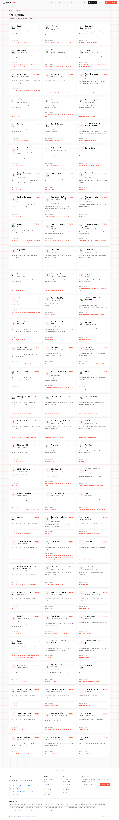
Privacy (107, 816)
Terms (102, 816)
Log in (101, 2)
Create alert (105, 784)
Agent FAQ (47, 792)
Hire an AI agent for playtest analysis (47, 811)
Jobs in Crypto (16, 794)
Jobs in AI (15, 785)
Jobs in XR (15, 788)
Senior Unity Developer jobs (34, 807)
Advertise (66, 789)
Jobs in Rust (25, 788)
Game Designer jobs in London (53, 807)
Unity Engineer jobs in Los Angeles (38, 804)
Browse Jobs (45, 2)
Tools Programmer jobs (70, 807)
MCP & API (47, 794)
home (10, 10)
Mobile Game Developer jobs (87, 807)
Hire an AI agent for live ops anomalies (22, 811)
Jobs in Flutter (16, 791)
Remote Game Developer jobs (18, 804)
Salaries (62, 2)
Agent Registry (72, 2)
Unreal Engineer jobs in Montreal (61, 804)
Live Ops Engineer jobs (16, 807)
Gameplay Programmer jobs (80, 804)
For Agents (82, 2)
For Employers (67, 779)
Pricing (65, 787)
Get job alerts (111, 2)
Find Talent (67, 784)
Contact (65, 792)
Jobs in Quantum (26, 785)
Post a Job (92, 2)
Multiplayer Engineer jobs (97, 804)
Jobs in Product (29, 791)
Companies (54, 2)
